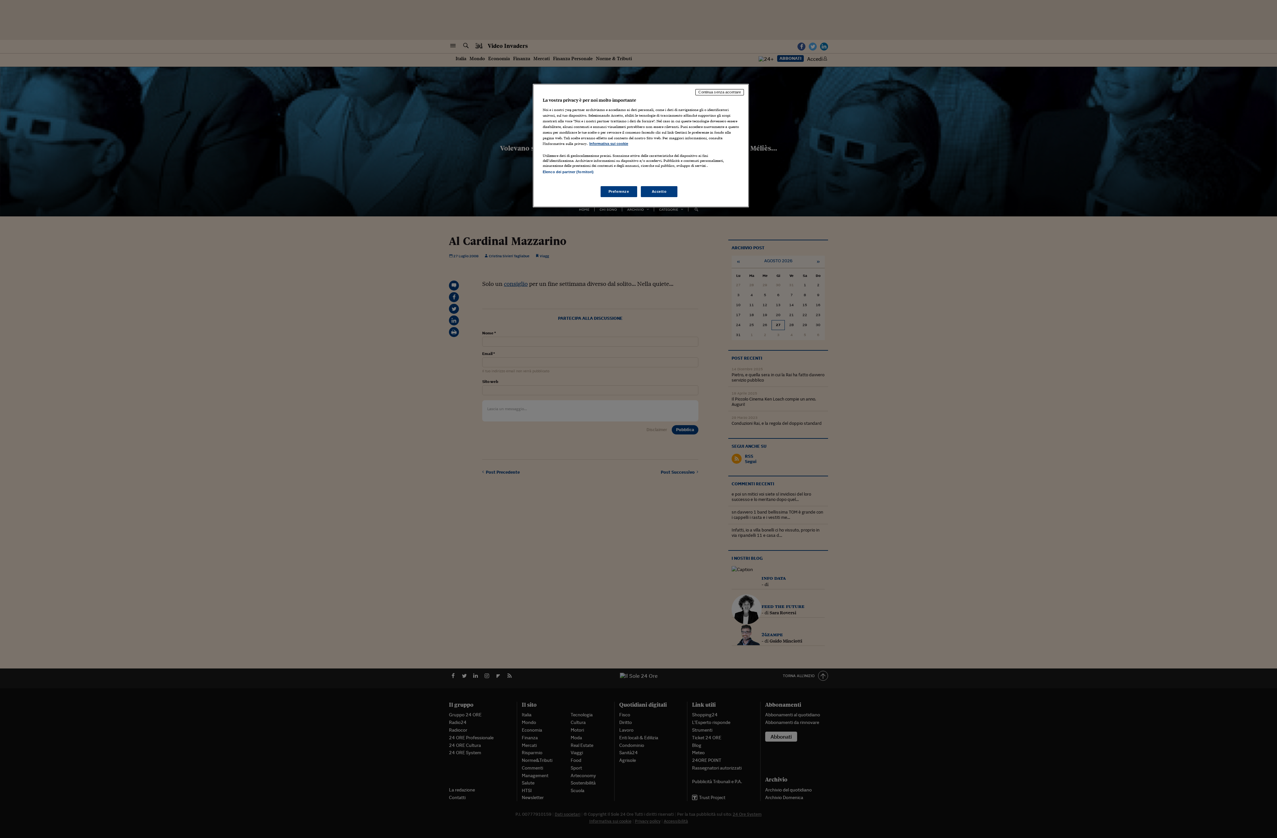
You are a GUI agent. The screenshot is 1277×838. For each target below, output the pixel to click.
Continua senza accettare (719, 92)
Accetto (659, 191)
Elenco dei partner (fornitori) (568, 172)
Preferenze (619, 191)
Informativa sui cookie (608, 144)
